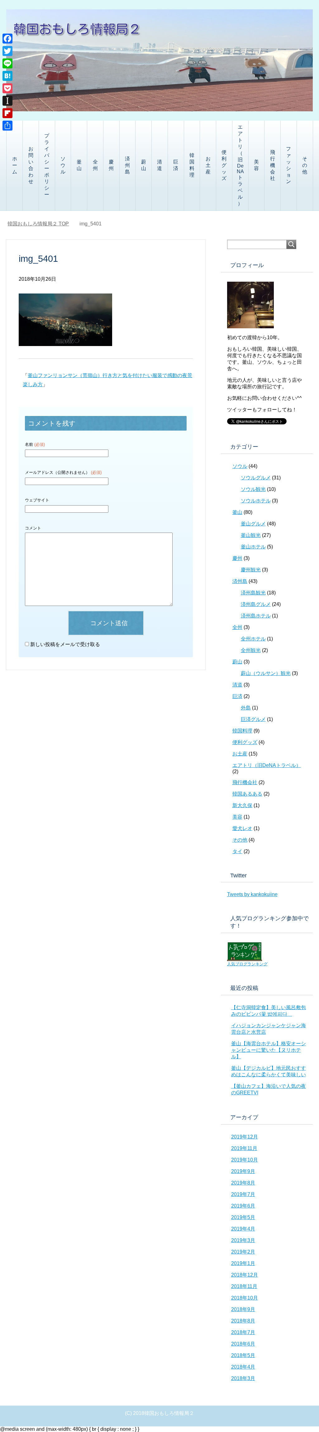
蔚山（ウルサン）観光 (266, 673)
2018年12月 (244, 1274)
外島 (246, 707)
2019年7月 (243, 1194)
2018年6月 (243, 1344)
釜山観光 (251, 535)
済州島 (127, 165)
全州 (95, 165)
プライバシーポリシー (46, 165)
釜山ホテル (253, 546)
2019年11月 (244, 1148)
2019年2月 (243, 1251)
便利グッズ (223, 165)
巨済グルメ (253, 719)
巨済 (175, 165)
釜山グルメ (253, 523)
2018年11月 (244, 1286)
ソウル (62, 165)
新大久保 (242, 805)
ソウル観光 (253, 489)
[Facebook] (7, 38)
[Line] (7, 63)
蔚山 (143, 165)
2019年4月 (243, 1228)
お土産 (208, 165)
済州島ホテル (256, 615)
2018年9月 (243, 1309)
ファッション (288, 165)
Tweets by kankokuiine (252, 894)
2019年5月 (243, 1217)
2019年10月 (244, 1159)
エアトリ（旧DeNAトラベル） (240, 165)
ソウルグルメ (256, 477)
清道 (159, 165)
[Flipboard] (7, 113)
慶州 (111, 165)
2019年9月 (243, 1171)
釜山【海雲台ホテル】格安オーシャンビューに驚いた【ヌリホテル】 (268, 1050)
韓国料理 (191, 165)
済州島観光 (253, 592)
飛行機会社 (272, 165)
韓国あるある (247, 794)
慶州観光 (251, 569)
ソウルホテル (256, 500)
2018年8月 (243, 1320)
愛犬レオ (242, 828)
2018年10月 (244, 1297)
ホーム (14, 165)
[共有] (7, 125)
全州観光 (251, 650)
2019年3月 (243, 1240)
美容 (256, 165)
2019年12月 (244, 1136)
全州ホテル (253, 638)
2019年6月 (243, 1205)
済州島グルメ (256, 604)
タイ (237, 851)
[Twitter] (7, 51)
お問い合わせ (30, 165)
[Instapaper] (7, 101)
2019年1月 (243, 1263)
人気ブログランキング (247, 964)
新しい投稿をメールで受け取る (65, 644)
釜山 (79, 165)
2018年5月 (243, 1355)
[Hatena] (7, 76)
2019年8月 (243, 1182)
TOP (38, 223)
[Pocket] (7, 88)
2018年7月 (243, 1332)
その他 (304, 165)
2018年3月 (243, 1378)
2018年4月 (243, 1367)
